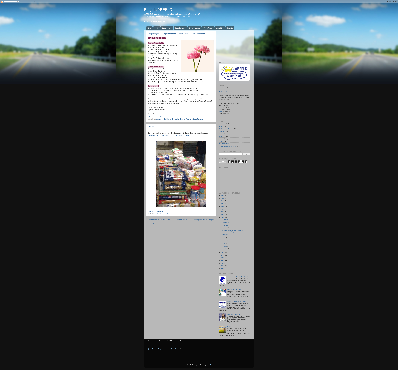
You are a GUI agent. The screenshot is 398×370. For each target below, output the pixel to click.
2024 (223, 198)
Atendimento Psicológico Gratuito (238, 277)
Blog (149, 28)
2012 (223, 260)
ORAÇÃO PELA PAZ (233, 314)
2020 (223, 206)
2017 (223, 214)
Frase (229, 326)
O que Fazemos (194, 28)
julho (224, 238)
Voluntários (219, 28)
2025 (223, 195)
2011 (222, 263)
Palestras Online (224, 144)
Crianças (221, 131)
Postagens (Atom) (159, 224)
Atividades (159, 119)
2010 (223, 266)
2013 (223, 258)
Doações (159, 213)
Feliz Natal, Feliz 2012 (234, 289)
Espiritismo (167, 119)
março (225, 246)
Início (156, 28)
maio (224, 243)
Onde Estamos (180, 28)
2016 (223, 217)
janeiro (225, 249)
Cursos (221, 134)
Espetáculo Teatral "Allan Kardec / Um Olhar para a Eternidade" (169, 135)
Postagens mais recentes (159, 220)
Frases (221, 141)
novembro (226, 222)
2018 (223, 212)
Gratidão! (151, 127)
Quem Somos (166, 28)
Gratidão (230, 28)
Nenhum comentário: (156, 117)
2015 (223, 252)
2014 (223, 255)
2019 (223, 209)
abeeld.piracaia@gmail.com (227, 92)
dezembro (226, 220)
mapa (220, 111)
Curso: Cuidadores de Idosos (236, 301)
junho (225, 241)
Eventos (182, 119)
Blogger (212, 365)
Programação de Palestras (194, 119)
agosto (225, 228)
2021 (223, 203)
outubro (225, 225)
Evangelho (175, 119)
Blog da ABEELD (158, 9)
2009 (223, 268)
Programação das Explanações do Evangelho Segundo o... (233, 231)
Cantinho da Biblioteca (226, 129)
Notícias (165, 213)
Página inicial (181, 220)
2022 (223, 201)
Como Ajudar (208, 28)
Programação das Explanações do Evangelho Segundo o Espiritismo (176, 34)
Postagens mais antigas (203, 220)
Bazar (221, 126)
